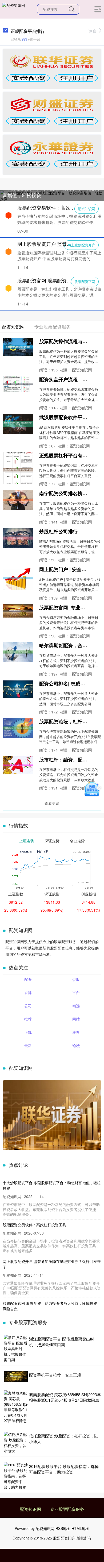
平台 (76, 992)
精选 (76, 1005)
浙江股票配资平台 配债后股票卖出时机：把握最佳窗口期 (61, 1341)
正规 (28, 1032)
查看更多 (52, 803)
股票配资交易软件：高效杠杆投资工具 (58, 207)
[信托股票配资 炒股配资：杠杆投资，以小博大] (16, 1443)
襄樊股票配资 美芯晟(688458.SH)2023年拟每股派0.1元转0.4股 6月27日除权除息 (65, 1397)
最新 (28, 1045)
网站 (76, 1019)
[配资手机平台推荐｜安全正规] (16, 1376)
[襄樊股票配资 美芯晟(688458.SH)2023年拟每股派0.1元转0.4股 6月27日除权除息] (16, 1406)
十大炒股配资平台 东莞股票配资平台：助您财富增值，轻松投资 (51, 191)
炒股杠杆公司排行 (58, 531)
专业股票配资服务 (67, 1509)
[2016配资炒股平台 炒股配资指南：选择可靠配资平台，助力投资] (16, 1476)
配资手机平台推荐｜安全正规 (55, 1375)
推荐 (28, 1019)
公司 (28, 1005)
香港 (28, 992)
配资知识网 (86, 208)
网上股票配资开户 (81, 244)
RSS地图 (62, 1528)
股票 (76, 1032)
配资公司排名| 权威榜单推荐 (69, 683)
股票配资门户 (64, 1538)
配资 (28, 979)
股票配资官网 (84, 281)
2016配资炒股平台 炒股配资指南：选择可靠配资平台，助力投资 (64, 1469)
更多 (92, 31)
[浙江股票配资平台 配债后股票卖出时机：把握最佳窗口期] (16, 1349)
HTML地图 (80, 1528)
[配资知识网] (13, 8)
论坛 (76, 1045)
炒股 (76, 979)
